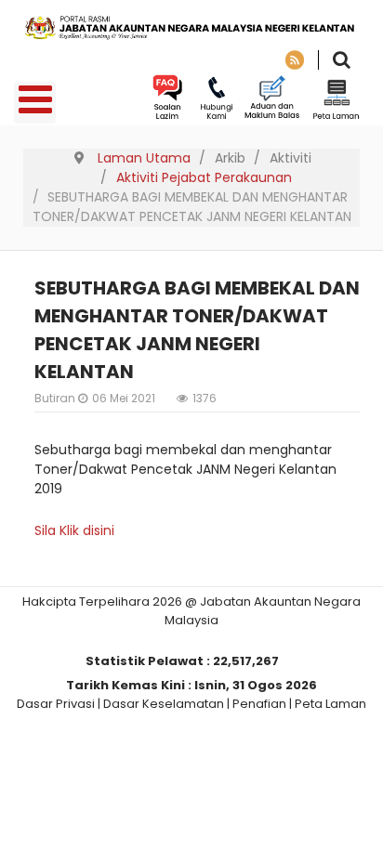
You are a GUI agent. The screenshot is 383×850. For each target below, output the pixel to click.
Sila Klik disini (74, 530)
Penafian (259, 704)
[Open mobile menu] (35, 103)
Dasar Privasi (56, 704)
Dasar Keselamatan (163, 704)
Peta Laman (330, 704)
